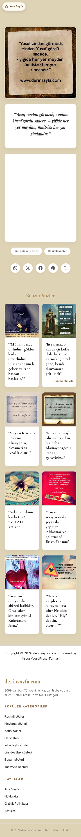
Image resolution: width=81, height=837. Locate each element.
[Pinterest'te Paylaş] (53, 268)
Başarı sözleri (14, 760)
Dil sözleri (11, 738)
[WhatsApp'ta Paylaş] (15, 268)
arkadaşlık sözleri (16, 745)
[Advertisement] (40, 197)
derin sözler (12, 731)
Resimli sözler (57, 251)
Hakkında (11, 796)
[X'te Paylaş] (28, 268)
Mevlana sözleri (15, 724)
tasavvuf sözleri (16, 767)
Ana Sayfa (16, 6)
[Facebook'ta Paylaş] (40, 268)
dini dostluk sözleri (18, 752)
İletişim (9, 811)
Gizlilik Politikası (16, 804)
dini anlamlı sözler (26, 251)
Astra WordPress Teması (40, 658)
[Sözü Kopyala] (66, 268)
